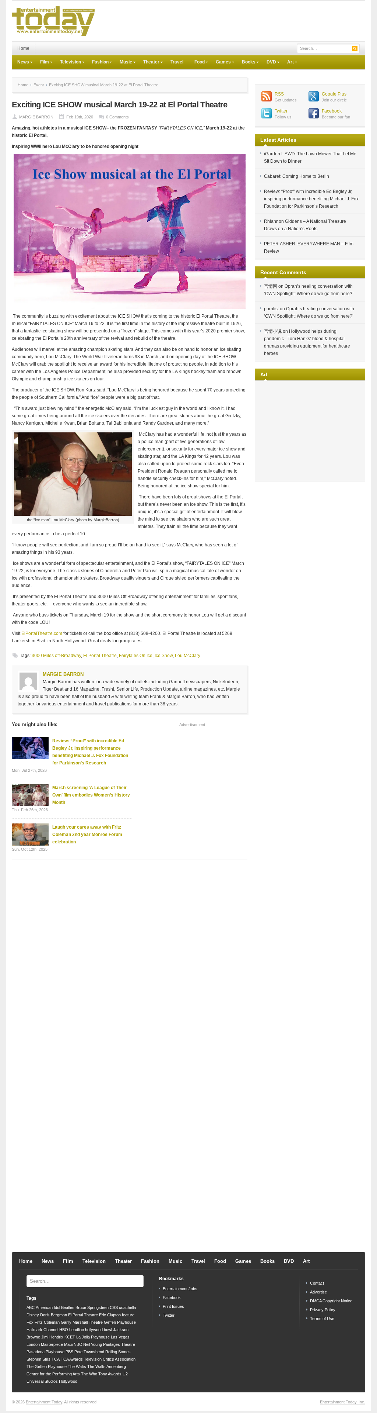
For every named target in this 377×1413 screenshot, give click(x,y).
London (33, 1344)
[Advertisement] (231, 21)
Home (23, 48)
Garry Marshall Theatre (82, 1322)
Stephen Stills (38, 1359)
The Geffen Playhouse (47, 1366)
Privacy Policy (322, 1309)
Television (67, 62)
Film (42, 62)
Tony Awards (109, 1374)
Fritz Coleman (47, 1322)
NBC (78, 1344)
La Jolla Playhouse (93, 1337)
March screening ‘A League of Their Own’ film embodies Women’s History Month (91, 795)
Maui (68, 1344)
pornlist (271, 308)
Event (39, 85)
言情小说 (273, 331)
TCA (56, 1359)
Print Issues (173, 1306)
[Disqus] (129, 959)
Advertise (318, 1292)
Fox (30, 1322)
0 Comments (117, 117)
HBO (63, 1329)
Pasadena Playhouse (45, 1352)
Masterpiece (52, 1344)
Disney (33, 1315)
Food (197, 62)
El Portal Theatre (100, 655)
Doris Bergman (53, 1315)
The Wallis (77, 1366)
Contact (317, 1283)
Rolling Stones (118, 1352)
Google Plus (334, 94)
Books (246, 62)
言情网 (270, 286)
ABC (31, 1307)
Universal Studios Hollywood (52, 1381)
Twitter (281, 111)
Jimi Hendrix (52, 1337)
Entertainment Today (44, 1402)
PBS (69, 1352)
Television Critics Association (109, 1359)
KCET (69, 1337)
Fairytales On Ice (135, 655)
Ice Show (164, 655)
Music (123, 62)
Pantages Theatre (119, 1344)
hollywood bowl (98, 1329)
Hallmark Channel (42, 1329)
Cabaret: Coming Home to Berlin (296, 176)
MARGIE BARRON (36, 117)
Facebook (332, 111)
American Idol (48, 1307)
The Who (89, 1374)
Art (288, 62)
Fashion (98, 62)
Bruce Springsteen (92, 1307)
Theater (148, 62)
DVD (268, 62)
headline (76, 1329)
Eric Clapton (110, 1315)
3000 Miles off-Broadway (56, 655)
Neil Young (92, 1344)
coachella (127, 1307)
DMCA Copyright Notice (331, 1301)
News (20, 62)
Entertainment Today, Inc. (342, 1402)
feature (128, 1315)
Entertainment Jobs (180, 1288)
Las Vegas (120, 1337)
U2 (125, 1374)
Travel (176, 62)
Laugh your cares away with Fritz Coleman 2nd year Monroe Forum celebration (87, 834)
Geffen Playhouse (120, 1322)
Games (220, 62)
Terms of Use (322, 1318)
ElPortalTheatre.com (41, 633)
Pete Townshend (89, 1352)
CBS (114, 1307)
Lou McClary (187, 655)
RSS (279, 94)
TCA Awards (72, 1359)
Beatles (67, 1307)
